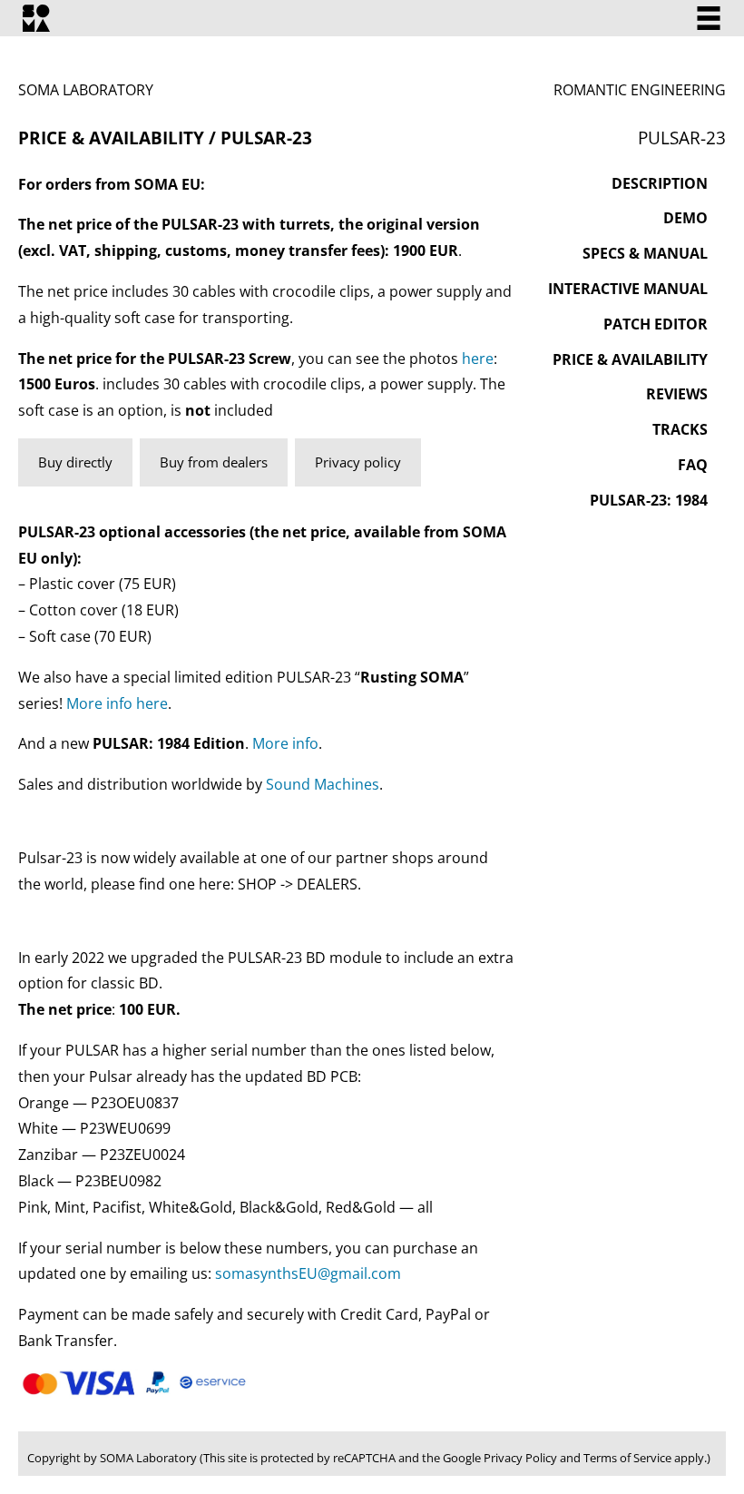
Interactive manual (628, 289)
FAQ (693, 465)
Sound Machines (320, 784)
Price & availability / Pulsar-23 (165, 137)
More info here (117, 703)
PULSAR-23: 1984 (649, 500)
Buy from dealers (214, 462)
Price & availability (630, 359)
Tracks (680, 429)
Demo (685, 218)
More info (285, 743)
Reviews (677, 394)
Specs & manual (645, 253)
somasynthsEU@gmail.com (308, 1273)
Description (660, 183)
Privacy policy (358, 462)
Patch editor (655, 324)
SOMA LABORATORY (85, 90)
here (478, 359)
